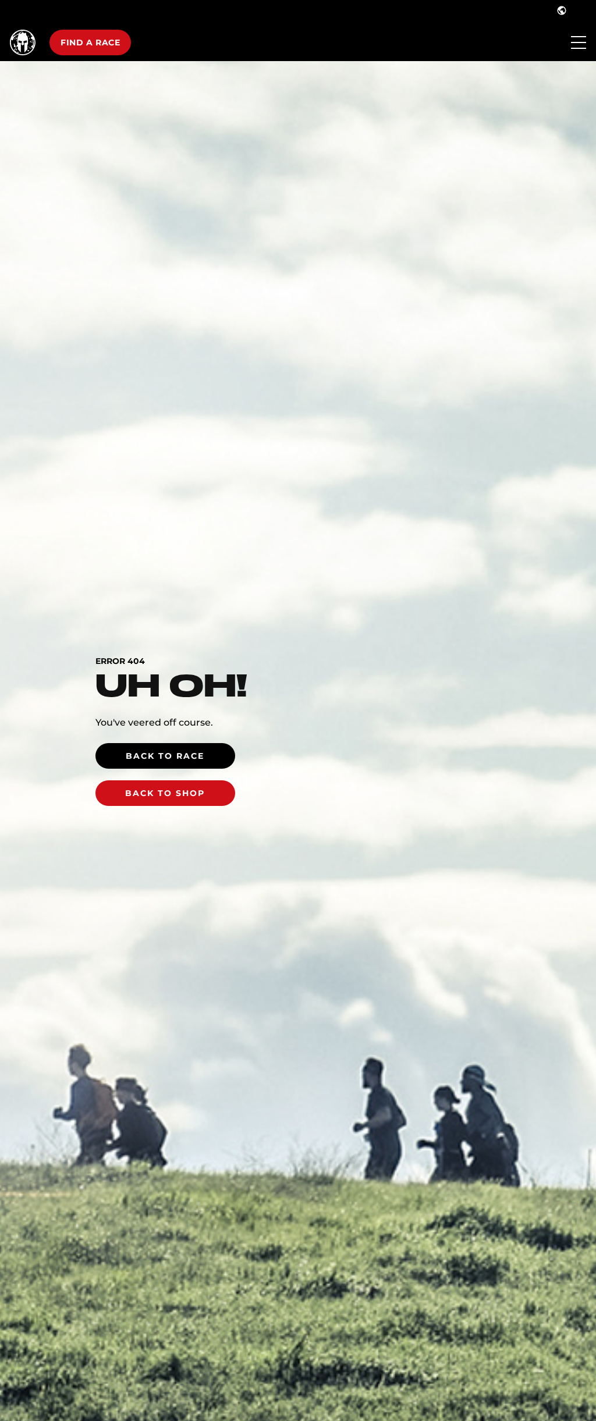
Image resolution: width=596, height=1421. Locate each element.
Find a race (90, 42)
